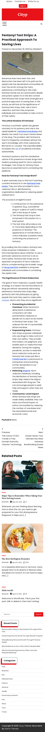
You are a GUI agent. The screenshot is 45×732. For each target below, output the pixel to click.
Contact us (20, 1)
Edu (3, 675)
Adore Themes (11, 728)
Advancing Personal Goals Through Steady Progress (22, 636)
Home (9, 1)
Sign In (23, 6)
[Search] (41, 24)
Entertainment (7, 679)
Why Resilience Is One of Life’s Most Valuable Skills (21, 646)
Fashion (5, 683)
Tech (4, 708)
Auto (3, 667)
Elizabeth (37, 49)
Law (3, 699)
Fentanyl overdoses (28, 131)
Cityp (22, 14)
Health (4, 691)
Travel (4, 712)
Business (5, 671)
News (14, 419)
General (5, 687)
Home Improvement (10, 695)
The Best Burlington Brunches (16, 559)
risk (16, 148)
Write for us (33, 1)
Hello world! (7, 590)
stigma (26, 370)
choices (5, 300)
